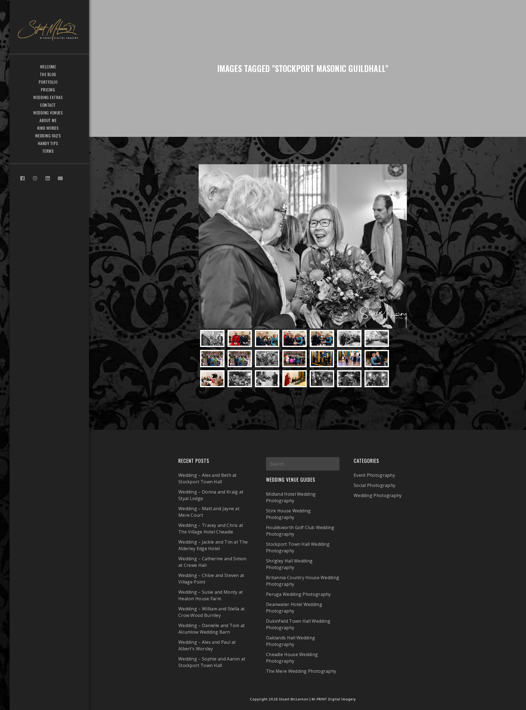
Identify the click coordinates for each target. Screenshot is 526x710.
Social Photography (374, 485)
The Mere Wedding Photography (301, 671)
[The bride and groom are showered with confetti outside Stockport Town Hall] (212, 358)
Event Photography (374, 475)
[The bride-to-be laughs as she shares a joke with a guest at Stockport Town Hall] (302, 246)
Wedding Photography (378, 495)
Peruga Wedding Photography (298, 594)
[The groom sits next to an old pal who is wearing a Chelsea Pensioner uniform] (240, 338)
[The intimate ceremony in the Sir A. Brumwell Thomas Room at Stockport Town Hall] (377, 338)
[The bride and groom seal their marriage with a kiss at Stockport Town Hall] (349, 338)
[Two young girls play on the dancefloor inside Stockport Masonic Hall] (349, 358)
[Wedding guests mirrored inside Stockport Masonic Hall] (322, 358)
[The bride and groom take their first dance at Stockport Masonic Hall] (240, 378)
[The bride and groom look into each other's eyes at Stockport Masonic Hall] (377, 358)
